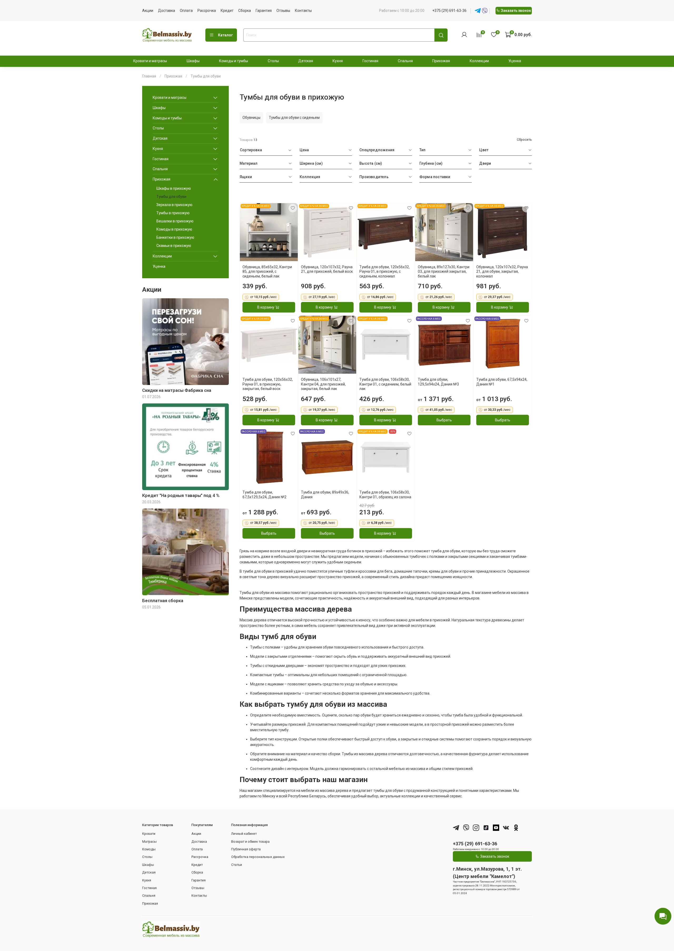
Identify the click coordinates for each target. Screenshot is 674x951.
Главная (149, 76)
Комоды (149, 849)
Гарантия (264, 10)
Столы (273, 61)
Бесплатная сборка (162, 600)
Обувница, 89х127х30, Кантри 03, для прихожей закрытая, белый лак (443, 271)
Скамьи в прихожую (173, 245)
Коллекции (479, 61)
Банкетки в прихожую (175, 237)
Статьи (236, 865)
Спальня (405, 61)
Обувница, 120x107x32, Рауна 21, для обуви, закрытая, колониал (502, 271)
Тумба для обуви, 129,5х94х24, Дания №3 (438, 381)
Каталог (225, 35)
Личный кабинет (244, 834)
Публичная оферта (246, 849)
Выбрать (444, 420)
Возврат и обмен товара (250, 841)
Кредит (227, 10)
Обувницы (251, 117)
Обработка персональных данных (258, 857)
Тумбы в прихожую (173, 213)
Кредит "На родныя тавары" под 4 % (181, 495)
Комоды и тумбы (233, 61)
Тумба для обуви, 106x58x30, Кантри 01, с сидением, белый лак (385, 384)
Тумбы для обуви (171, 196)
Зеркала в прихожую (174, 205)
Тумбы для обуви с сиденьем (294, 117)
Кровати (148, 834)
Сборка (244, 10)
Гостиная (370, 61)
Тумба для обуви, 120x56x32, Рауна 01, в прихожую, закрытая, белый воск (267, 384)
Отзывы (283, 10)
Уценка (514, 61)
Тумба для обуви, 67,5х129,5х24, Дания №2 (264, 494)
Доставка (166, 10)
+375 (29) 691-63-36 (449, 10)
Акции (147, 10)
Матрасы (149, 841)
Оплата (186, 10)
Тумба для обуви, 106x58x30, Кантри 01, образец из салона (385, 494)
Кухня (338, 61)
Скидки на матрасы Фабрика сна (176, 390)
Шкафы (193, 61)
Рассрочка (206, 10)
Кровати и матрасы (150, 61)
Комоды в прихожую (174, 229)
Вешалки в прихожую (175, 221)
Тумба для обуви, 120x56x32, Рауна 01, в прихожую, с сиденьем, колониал (384, 271)
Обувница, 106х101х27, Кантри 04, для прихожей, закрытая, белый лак (323, 384)
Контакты (303, 10)
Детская (305, 61)
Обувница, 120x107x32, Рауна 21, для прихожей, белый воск (327, 269)
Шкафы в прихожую (173, 188)
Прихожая (441, 61)
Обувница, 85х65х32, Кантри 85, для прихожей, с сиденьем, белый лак (267, 271)
